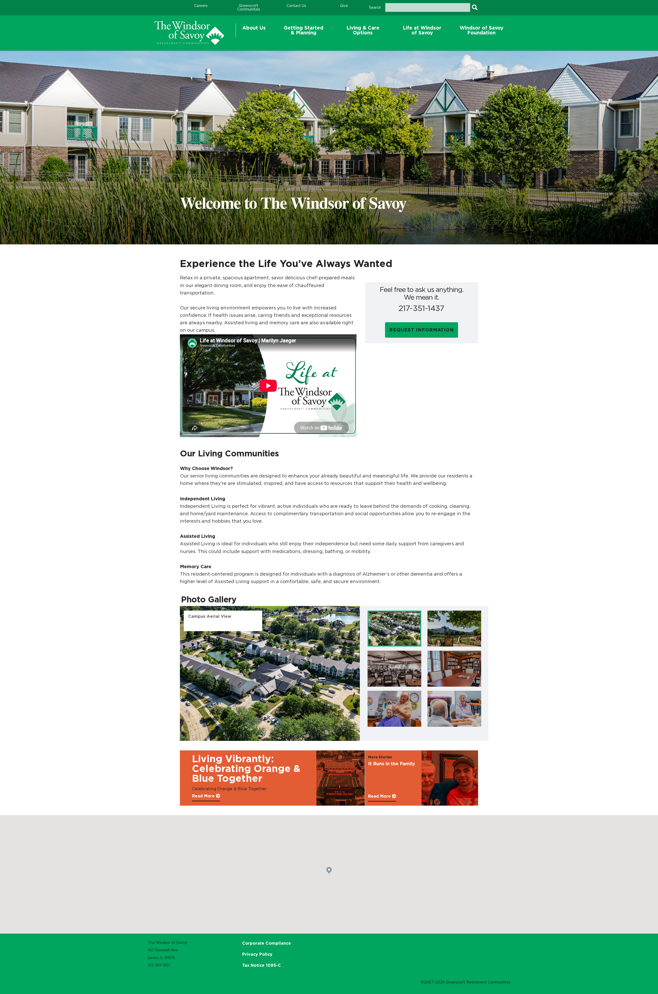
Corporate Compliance (266, 943)
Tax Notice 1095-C (261, 965)
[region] (189, 33)
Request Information (421, 330)
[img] (394, 629)
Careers (201, 6)
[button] (254, 30)
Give (344, 6)
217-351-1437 (421, 308)
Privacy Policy (257, 954)
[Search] (474, 7)
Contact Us (296, 6)
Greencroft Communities (248, 7)
